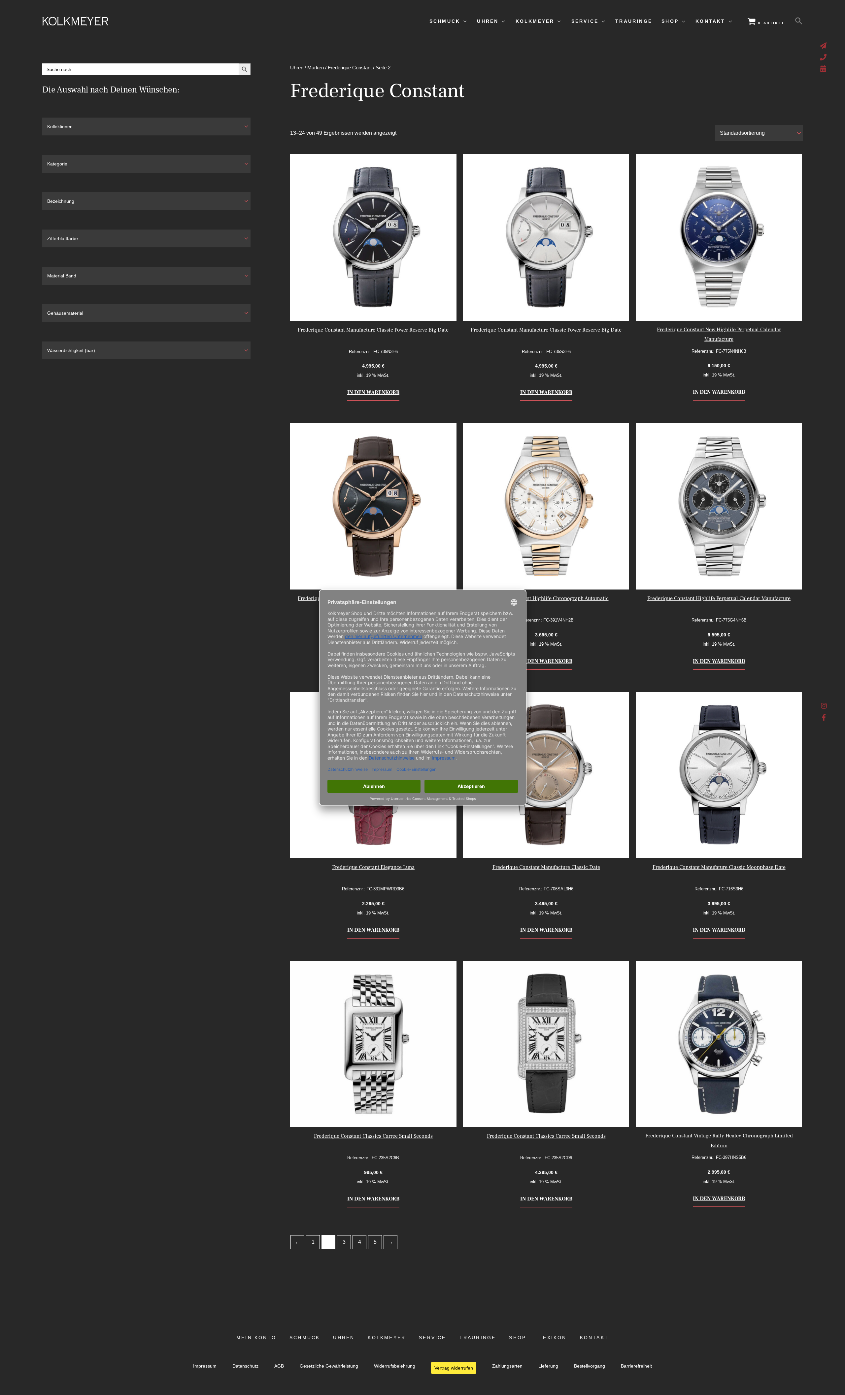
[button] (799, 21)
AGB (279, 1366)
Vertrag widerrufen (453, 1368)
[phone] (824, 57)
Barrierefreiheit (636, 1366)
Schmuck (304, 1337)
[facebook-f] (824, 717)
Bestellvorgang (589, 1366)
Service (432, 1337)
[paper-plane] (824, 45)
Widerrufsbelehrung (394, 1366)
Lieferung (548, 1366)
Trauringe (477, 1337)
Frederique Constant (350, 67)
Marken (315, 67)
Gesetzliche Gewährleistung (329, 1366)
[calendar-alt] (824, 68)
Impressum (205, 1366)
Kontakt (594, 1337)
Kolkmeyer (387, 1337)
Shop (517, 1337)
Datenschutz (245, 1366)
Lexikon (552, 1337)
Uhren (296, 67)
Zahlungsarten (507, 1366)
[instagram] (824, 707)
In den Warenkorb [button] (373, 392)
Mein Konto (256, 1337)
